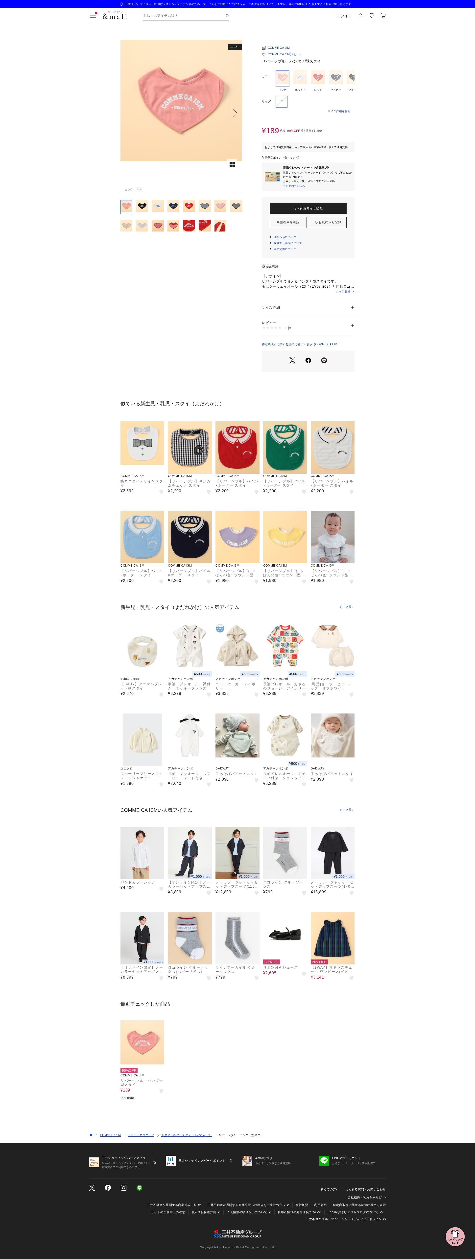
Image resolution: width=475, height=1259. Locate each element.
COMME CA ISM (279, 48)
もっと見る (343, 291)
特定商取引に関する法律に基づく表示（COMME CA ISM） (301, 344)
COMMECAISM (110, 1135)
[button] (181, 113)
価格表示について (285, 237)
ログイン (344, 16)
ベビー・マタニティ (141, 1135)
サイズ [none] (266, 101)
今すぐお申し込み (294, 185)
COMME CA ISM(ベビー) (284, 54)
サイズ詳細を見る (339, 111)
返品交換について (285, 248)
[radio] (282, 81)
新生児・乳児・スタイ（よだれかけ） (186, 1135)
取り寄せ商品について (288, 243)
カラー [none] (266, 76)
